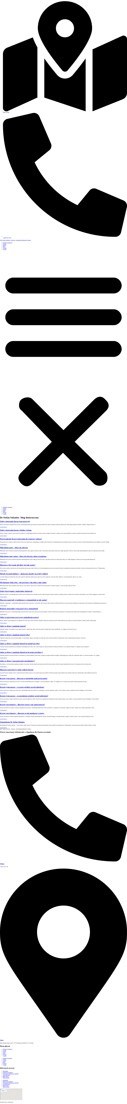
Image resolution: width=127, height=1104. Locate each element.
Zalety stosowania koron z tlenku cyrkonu (16, 530)
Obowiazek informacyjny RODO (11, 1073)
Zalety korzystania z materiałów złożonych (16, 591)
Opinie (4, 244)
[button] (63, 378)
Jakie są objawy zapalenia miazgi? (13, 626)
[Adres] (63, 1037)
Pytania (4, 248)
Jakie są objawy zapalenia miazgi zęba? (15, 635)
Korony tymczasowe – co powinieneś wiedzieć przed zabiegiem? (24, 696)
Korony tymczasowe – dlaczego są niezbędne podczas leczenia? (23, 678)
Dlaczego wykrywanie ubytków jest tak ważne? (17, 565)
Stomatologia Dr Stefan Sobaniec (12, 722)
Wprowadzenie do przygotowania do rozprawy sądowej (21, 539)
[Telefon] (63, 861)
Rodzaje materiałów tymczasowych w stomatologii (19, 609)
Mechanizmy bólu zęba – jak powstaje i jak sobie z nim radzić (23, 582)
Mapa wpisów (6, 1077)
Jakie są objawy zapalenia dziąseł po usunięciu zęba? (20, 644)
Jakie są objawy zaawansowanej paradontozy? (17, 661)
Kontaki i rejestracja (7, 242)
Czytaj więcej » (3, 527)
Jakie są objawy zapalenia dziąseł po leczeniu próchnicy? (21, 652)
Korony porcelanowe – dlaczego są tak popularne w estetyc (22, 713)
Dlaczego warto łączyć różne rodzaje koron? (17, 670)
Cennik (4, 249)
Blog (4, 246)
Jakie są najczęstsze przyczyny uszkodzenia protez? (19, 617)
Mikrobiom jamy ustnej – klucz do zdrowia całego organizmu (23, 556)
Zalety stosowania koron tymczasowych (15, 521)
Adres (2, 1040)
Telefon (2, 864)
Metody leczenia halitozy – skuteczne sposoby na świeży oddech (24, 574)
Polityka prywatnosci (8, 1072)
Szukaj (4, 245)
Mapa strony (6, 1076)
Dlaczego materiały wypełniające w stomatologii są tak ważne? (23, 600)
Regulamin (5, 1071)
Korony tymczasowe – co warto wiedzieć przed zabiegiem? (22, 687)
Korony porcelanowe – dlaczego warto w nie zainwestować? (22, 705)
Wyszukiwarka (6, 1075)
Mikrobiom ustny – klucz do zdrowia (14, 548)
